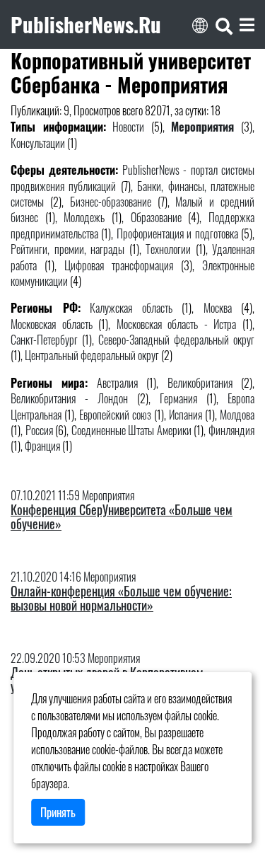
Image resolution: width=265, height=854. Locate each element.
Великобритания (199, 382)
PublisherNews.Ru (86, 24)
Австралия (117, 382)
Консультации (38, 142)
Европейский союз (115, 414)
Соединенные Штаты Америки (131, 430)
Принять (58, 812)
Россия (39, 430)
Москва (218, 307)
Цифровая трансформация (118, 265)
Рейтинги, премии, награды (67, 249)
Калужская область (131, 307)
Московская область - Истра (177, 324)
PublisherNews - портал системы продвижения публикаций (132, 177)
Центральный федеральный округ (92, 355)
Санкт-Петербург (44, 339)
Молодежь (84, 217)
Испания (185, 414)
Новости (128, 126)
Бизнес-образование (110, 201)
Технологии (168, 249)
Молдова (237, 414)
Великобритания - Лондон (69, 398)
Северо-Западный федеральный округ (176, 339)
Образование (156, 217)
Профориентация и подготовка (177, 233)
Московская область (52, 324)
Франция (42, 445)
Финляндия (231, 430)
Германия (178, 398)
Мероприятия (202, 126)
